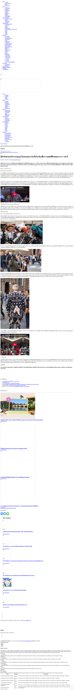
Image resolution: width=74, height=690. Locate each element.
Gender (6, 11)
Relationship (7, 114)
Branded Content (6, 66)
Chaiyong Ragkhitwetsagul (15, 159)
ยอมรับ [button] (7, 642)
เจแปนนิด (7, 60)
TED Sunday (7, 5)
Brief (4, 1)
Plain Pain (7, 65)
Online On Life (8, 49)
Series (6, 33)
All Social (7, 7)
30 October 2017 (3, 478)
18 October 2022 (3, 421)
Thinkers (4, 35)
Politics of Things (8, 139)
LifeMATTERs (5, 69)
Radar (6, 51)
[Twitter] (4, 513)
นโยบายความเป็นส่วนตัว (26, 620)
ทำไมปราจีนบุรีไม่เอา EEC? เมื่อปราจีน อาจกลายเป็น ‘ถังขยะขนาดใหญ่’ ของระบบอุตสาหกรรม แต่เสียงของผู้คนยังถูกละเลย (23, 560)
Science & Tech (6, 17)
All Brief (6, 2)
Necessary (4, 670)
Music (6, 32)
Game (6, 30)
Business (6, 9)
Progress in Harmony (7, 67)
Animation (7, 25)
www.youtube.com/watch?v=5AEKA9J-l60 (21, 386)
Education (7, 103)
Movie (6, 31)
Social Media (7, 16)
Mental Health (7, 111)
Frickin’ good (7, 28)
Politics (6, 14)
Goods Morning (8, 3)
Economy (7, 102)
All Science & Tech (8, 18)
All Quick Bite (7, 64)
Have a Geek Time (8, 46)
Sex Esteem (7, 112)
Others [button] (1, 666)
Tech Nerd (7, 22)
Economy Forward (8, 43)
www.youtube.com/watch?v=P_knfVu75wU (17, 385)
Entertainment (5, 23)
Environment (7, 10)
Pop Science (7, 118)
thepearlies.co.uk (6, 382)
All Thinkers (7, 36)
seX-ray (6, 52)
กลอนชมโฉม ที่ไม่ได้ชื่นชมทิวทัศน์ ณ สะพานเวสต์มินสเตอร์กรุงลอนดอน (15, 477)
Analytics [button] (2, 660)
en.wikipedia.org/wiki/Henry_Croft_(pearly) (11, 381)
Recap (6, 4)
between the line (8, 135)
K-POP (6, 126)
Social (4, 6)
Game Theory (7, 45)
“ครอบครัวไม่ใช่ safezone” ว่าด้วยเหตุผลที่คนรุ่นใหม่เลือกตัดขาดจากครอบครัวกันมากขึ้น (17, 546)
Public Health (7, 15)
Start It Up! (7, 53)
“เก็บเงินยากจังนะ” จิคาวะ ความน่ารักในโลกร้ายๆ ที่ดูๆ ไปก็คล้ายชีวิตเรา (15, 590)
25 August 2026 (6, 577)
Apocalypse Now (8, 133)
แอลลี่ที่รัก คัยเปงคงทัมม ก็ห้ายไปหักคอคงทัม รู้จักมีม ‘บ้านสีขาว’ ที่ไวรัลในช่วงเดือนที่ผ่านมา (18, 531)
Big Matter (5, 68)
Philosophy (7, 13)
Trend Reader (7, 55)
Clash (6, 40)
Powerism (7, 50)
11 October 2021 (3, 449)
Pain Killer (7, 138)
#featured (2, 508)
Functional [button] (2, 653)
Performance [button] (2, 656)
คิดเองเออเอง (7, 56)
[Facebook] (1, 513)
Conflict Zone (7, 41)
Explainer (7, 95)
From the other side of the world (11, 29)
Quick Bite (5, 63)
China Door (7, 39)
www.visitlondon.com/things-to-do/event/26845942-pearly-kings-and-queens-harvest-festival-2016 (21, 384)
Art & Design (7, 8)
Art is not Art (7, 37)
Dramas (6, 27)
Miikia (6, 48)
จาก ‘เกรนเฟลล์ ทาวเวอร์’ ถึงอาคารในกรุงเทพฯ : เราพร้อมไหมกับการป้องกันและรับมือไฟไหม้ (19, 505)
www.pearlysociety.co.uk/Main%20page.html (11, 383)
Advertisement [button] (3, 663)
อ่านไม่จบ (7, 59)
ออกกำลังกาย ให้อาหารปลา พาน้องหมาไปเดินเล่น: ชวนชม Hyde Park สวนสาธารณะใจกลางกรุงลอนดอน (21, 419)
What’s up (7, 99)
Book (6, 26)
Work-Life (7, 115)
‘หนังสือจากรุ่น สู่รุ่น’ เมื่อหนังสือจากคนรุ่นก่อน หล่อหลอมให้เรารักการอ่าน (15, 604)
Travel (6, 34)
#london (5, 508)
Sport (6, 113)
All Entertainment (8, 24)
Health (6, 19)
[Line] (7, 513)
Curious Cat (7, 42)
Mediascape (7, 47)
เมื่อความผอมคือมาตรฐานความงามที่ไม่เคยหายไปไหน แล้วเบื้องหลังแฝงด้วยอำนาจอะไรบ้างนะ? (19, 575)
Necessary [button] (2, 669)
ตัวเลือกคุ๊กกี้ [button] (2, 642)
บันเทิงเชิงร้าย (8, 57)
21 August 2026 (6, 563)
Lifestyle (6, 12)
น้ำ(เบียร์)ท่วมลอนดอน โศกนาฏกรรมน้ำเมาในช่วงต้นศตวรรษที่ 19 (13, 448)
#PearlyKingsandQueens (11, 508)
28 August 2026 (6, 548)
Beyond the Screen (8, 38)
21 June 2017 (2, 507)
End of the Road (8, 44)
